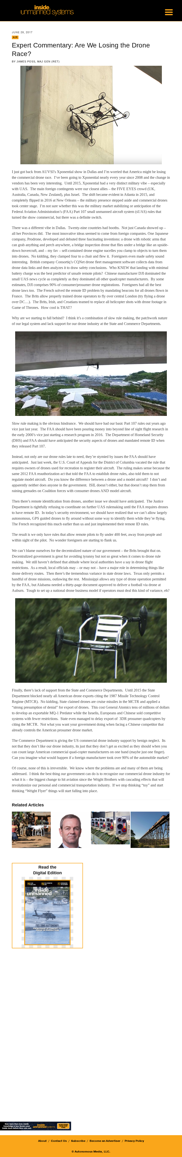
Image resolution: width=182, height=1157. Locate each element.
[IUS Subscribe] (35, 1126)
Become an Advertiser (105, 1141)
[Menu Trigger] (169, 12)
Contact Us (59, 1141)
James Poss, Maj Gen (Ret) (38, 61)
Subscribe (78, 1141)
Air (15, 37)
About (42, 1141)
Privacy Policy (134, 1141)
